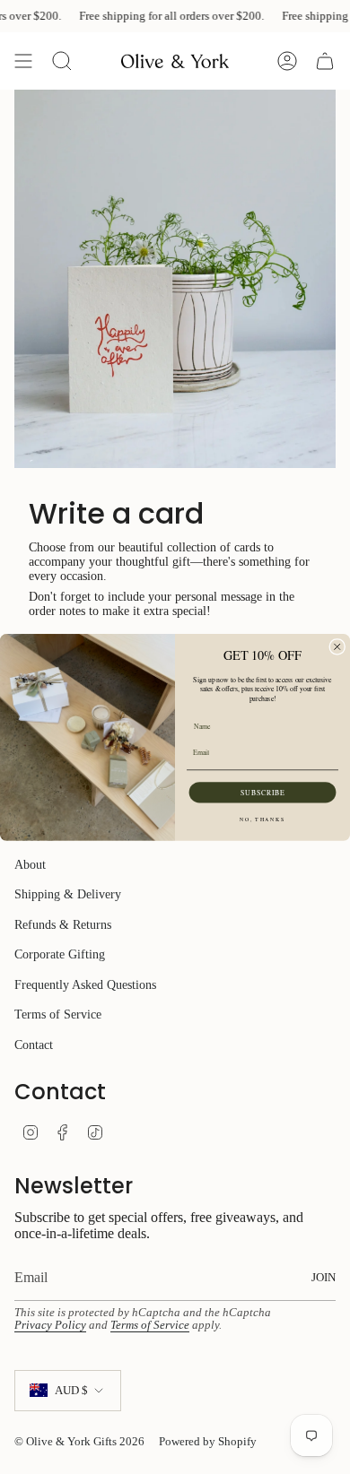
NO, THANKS (262, 819)
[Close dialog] (337, 646)
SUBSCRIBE (262, 791)
